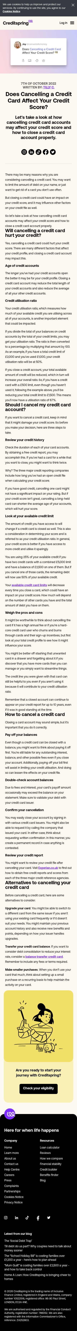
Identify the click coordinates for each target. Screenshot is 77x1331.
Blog (43, 1180)
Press (7, 1180)
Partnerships (12, 1191)
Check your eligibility (38, 1088)
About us (10, 1158)
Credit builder (48, 1169)
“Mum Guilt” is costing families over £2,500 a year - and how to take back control (36, 1267)
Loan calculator (49, 1147)
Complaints (11, 1186)
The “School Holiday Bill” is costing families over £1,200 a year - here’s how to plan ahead (34, 1258)
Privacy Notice (13, 1202)
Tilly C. (48, 87)
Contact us (11, 1164)
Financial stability (50, 1164)
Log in (63, 23)
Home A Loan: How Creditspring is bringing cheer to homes (37, 1277)
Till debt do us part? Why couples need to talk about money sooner (37, 1248)
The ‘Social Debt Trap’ (18, 1241)
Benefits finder (49, 1175)
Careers (9, 1175)
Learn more (11, 1153)
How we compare (51, 1158)
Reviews (45, 1153)
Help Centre (12, 1169)
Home (8, 1147)
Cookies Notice (11, 11)
